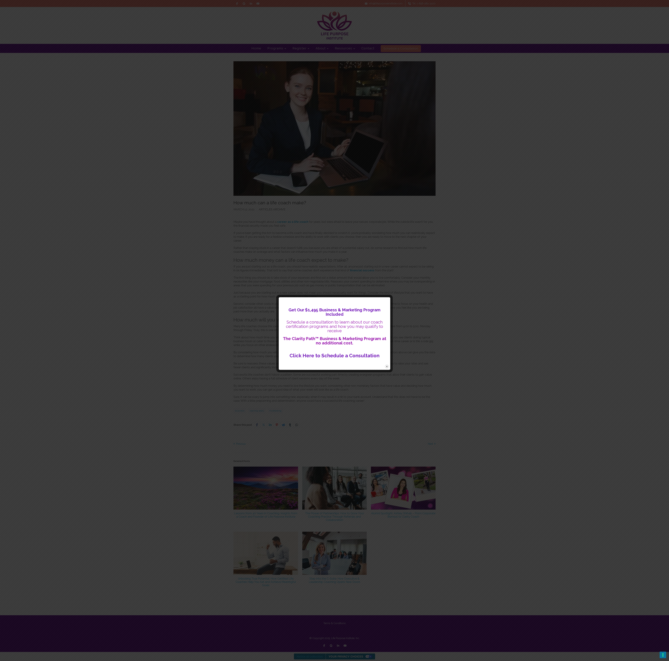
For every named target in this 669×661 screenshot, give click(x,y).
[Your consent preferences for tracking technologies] (663, 655)
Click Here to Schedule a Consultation (334, 356)
